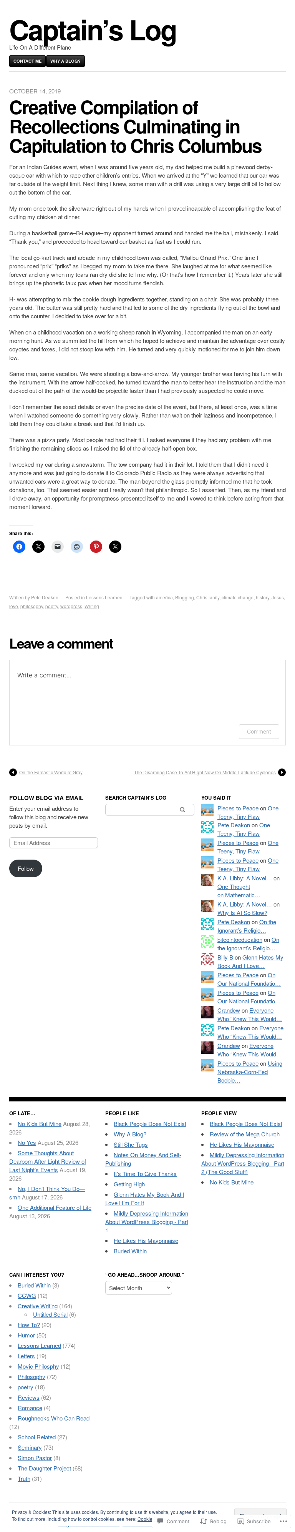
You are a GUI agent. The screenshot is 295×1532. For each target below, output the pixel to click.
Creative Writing (38, 1306)
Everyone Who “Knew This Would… (249, 1014)
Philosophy (31, 1376)
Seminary (30, 1447)
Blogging (184, 597)
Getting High (129, 1184)
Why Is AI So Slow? (242, 912)
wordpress (71, 606)
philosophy (31, 606)
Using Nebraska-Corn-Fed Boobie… (249, 1071)
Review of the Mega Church (245, 1134)
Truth (24, 1478)
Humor (26, 1335)
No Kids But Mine (39, 1123)
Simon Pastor (35, 1458)
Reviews (29, 1397)
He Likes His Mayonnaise (146, 1240)
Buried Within (130, 1251)
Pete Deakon (44, 597)
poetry (51, 606)
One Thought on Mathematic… (238, 890)
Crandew (228, 1010)
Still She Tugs (131, 1144)
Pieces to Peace (238, 808)
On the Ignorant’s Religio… (246, 926)
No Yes (27, 1142)
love (13, 606)
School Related (37, 1437)
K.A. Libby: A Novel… (244, 878)
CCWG (27, 1295)
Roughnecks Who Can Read (53, 1418)
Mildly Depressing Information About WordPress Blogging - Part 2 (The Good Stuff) (242, 1163)
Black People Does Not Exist (150, 1123)
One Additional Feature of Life (54, 1207)
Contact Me (27, 61)
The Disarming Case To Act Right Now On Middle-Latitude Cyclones (205, 772)
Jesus (278, 597)
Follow (26, 868)
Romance (30, 1408)
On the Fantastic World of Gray (51, 772)
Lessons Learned (104, 597)
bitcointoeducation (239, 939)
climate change (238, 597)
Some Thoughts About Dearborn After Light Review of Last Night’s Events (47, 1161)
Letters (26, 1356)
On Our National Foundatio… (249, 979)
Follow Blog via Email (46, 797)
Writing (92, 606)
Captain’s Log (92, 29)
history (262, 597)
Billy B (225, 957)
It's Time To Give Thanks (145, 1173)
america (164, 597)
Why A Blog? (65, 61)
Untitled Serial (50, 1314)
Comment (259, 731)
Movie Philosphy (38, 1366)
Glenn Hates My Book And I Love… (250, 961)
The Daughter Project (44, 1468)
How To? (29, 1325)
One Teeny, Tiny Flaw (247, 812)
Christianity (207, 597)
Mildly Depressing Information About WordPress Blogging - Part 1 (146, 1221)
